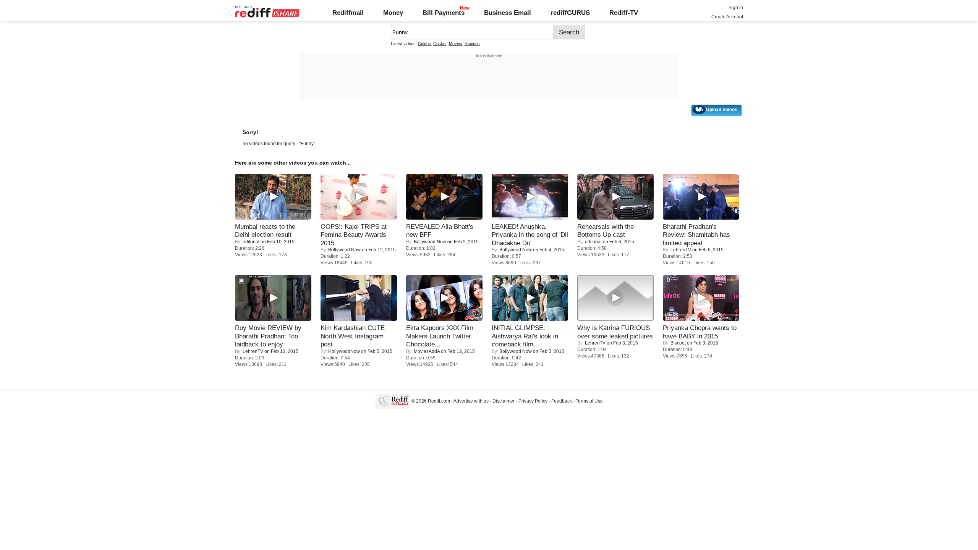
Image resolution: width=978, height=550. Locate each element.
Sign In (736, 7)
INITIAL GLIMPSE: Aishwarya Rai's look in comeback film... (525, 336)
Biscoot (678, 343)
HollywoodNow (344, 351)
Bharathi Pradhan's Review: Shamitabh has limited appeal (696, 234)
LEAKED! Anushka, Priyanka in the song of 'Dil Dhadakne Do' (530, 234)
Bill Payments (444, 12)
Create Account (727, 16)
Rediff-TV (623, 12)
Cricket (440, 43)
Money (393, 12)
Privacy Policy (532, 401)
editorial (251, 241)
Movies (455, 43)
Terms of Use (589, 401)
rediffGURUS (570, 12)
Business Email (507, 12)
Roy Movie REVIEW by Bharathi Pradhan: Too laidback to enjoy (268, 336)
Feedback (561, 401)
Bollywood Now (344, 249)
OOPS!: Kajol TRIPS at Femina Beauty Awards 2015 (354, 234)
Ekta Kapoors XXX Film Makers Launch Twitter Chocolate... (439, 336)
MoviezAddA (427, 351)
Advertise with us (471, 401)
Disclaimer (503, 401)
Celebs (424, 43)
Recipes (472, 43)
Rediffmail (348, 12)
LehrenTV (680, 249)
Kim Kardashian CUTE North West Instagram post (353, 336)
